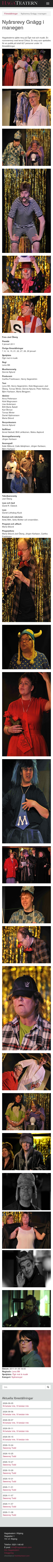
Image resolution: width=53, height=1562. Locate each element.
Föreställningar (11, 13)
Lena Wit (16, 1371)
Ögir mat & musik (20, 1374)
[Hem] (20, 3)
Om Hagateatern (11, 1550)
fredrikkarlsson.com (22, 1555)
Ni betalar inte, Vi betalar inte (16, 1406)
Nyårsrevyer (17, 1377)
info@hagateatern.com (21, 1547)
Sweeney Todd (9, 1447)
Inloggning (9, 1552)
